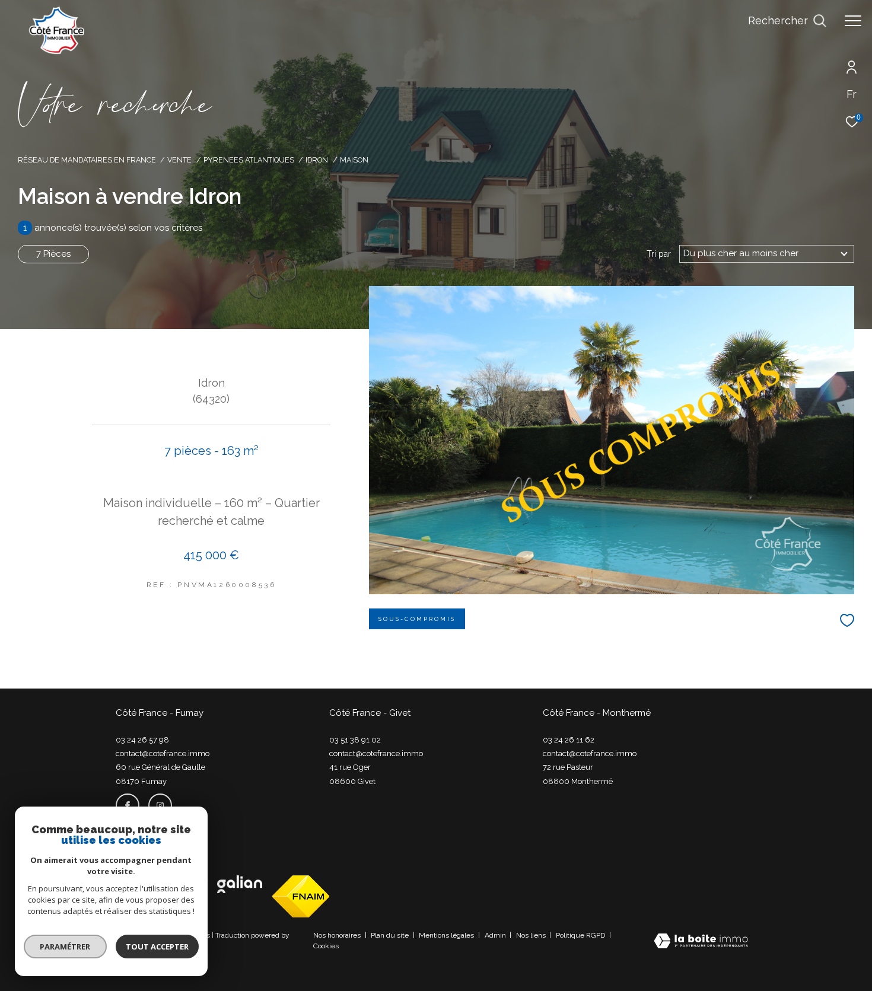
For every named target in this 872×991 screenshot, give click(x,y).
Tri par (659, 254)
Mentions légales (447, 935)
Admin (496, 935)
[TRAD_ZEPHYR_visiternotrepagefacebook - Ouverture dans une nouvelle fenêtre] (127, 805)
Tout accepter (157, 946)
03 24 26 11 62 (568, 739)
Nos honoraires (337, 935)
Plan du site (390, 935)
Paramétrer (65, 946)
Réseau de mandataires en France (87, 159)
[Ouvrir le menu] (853, 21)
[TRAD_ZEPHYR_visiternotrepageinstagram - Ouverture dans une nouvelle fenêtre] (160, 805)
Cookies (326, 946)
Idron (316, 159)
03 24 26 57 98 (142, 739)
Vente (179, 159)
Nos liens (532, 935)
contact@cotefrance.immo (162, 753)
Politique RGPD (580, 935)
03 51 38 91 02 (355, 739)
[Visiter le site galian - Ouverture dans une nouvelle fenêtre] (239, 884)
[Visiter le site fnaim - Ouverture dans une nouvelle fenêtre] (300, 896)
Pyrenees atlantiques (248, 159)
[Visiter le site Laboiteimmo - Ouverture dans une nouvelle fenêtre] (700, 942)
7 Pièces (53, 253)
